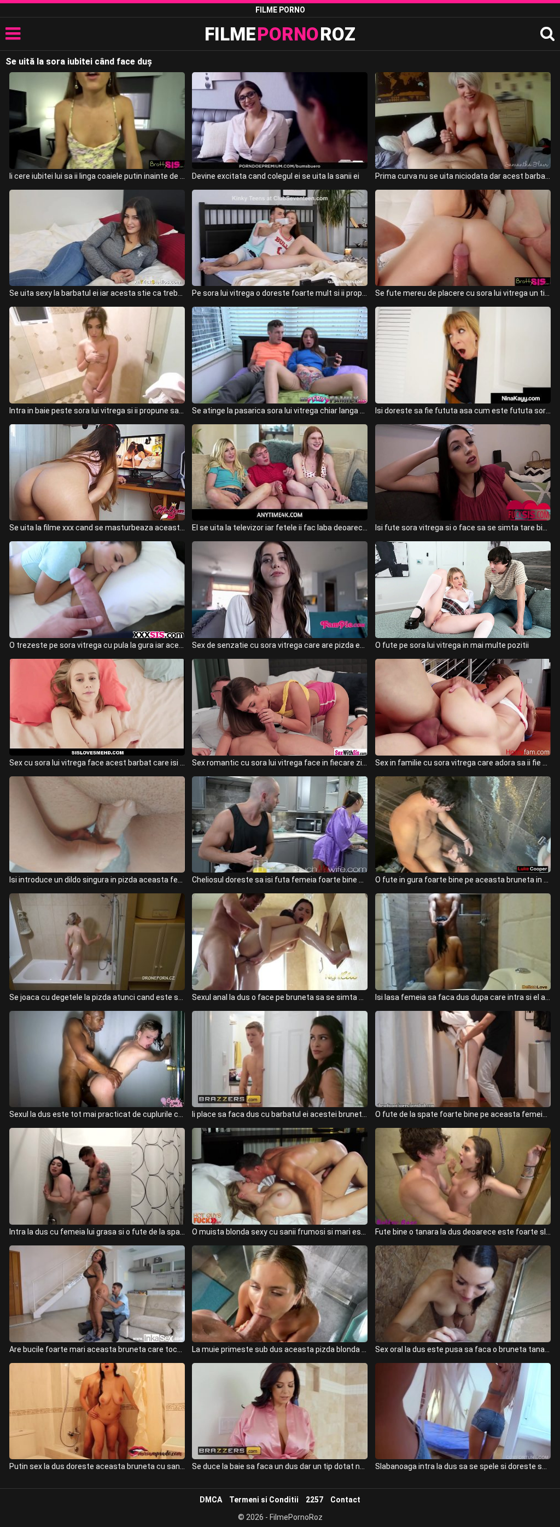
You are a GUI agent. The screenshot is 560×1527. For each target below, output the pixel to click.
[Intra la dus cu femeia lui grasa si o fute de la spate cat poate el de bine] (97, 1176)
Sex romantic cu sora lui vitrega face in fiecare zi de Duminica (280, 762)
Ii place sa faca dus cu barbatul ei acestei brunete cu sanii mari (280, 1114)
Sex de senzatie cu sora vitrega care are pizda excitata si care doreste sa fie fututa (280, 645)
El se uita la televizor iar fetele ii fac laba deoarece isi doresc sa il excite (280, 527)
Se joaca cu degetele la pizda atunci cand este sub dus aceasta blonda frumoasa (97, 997)
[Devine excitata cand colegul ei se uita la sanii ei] (280, 120)
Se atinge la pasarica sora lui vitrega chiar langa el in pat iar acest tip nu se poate (280, 410)
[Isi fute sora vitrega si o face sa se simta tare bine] (463, 472)
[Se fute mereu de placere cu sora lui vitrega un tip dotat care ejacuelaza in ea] (463, 238)
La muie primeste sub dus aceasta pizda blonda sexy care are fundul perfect (280, 1349)
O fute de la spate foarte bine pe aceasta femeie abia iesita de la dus (463, 1114)
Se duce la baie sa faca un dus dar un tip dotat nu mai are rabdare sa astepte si (280, 1466)
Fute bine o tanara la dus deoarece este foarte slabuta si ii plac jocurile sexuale (463, 1231)
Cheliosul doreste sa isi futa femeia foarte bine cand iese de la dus (280, 879)
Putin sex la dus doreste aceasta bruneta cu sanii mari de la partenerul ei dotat (97, 1466)
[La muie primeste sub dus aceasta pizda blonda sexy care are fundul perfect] (280, 1293)
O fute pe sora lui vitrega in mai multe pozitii (452, 645)
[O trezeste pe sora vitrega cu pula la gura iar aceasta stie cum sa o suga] (97, 589)
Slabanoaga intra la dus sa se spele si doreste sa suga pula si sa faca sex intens (463, 1466)
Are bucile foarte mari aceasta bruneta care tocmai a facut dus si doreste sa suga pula (97, 1349)
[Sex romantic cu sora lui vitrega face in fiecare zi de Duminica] (280, 707)
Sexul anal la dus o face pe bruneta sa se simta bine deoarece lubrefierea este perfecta (280, 997)
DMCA (211, 1499)
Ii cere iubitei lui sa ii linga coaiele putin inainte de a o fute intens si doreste (97, 176)
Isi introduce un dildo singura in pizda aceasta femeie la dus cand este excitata (97, 879)
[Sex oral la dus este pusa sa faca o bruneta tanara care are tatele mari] (463, 1293)
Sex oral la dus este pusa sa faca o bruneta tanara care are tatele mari (463, 1349)
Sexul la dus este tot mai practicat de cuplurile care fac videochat (97, 1114)
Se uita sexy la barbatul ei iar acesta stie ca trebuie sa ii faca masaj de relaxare (97, 293)
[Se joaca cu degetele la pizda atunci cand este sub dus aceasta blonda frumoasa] (97, 941)
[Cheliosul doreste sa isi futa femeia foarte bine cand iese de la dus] (280, 824)
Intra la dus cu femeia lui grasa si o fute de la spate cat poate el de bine (97, 1231)
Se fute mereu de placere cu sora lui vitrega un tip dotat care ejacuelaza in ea (463, 293)
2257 (314, 1499)
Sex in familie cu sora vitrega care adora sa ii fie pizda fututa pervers (463, 762)
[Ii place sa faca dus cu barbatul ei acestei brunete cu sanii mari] (280, 1059)
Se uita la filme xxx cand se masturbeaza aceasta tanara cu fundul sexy (97, 527)
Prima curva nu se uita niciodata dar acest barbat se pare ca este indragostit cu (463, 176)
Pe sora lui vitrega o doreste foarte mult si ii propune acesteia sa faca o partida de (280, 293)
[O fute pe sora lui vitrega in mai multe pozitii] (463, 589)
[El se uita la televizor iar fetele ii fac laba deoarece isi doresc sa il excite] (280, 472)
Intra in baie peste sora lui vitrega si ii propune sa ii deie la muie (97, 410)
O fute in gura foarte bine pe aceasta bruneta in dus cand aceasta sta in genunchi (463, 879)
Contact (345, 1499)
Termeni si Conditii (264, 1499)
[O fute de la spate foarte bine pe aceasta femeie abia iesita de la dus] (463, 1059)
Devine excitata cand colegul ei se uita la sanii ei (275, 176)
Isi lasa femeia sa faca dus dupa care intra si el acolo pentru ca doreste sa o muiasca (463, 997)
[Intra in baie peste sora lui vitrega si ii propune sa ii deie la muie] (97, 355)
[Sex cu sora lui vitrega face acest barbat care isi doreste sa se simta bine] (97, 707)
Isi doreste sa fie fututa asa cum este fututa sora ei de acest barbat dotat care (463, 410)
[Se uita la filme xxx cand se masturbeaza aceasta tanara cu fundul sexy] (97, 472)
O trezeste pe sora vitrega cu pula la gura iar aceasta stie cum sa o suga (97, 645)
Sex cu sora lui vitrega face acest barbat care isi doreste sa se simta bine (97, 762)
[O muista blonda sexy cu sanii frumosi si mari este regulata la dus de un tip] (280, 1176)
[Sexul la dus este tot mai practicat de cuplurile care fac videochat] (97, 1059)
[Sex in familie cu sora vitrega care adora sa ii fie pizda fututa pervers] (463, 707)
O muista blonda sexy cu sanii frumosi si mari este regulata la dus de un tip (280, 1231)
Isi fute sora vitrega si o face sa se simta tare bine (463, 527)
